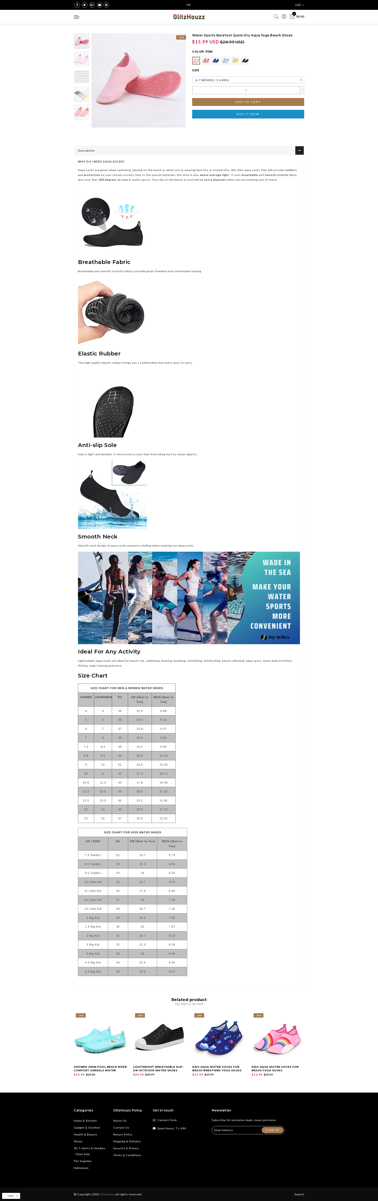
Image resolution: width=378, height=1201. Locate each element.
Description (86, 150)
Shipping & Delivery (127, 1141)
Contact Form (167, 1120)
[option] (139, 80)
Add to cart (248, 102)
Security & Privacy (126, 1148)
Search (299, 1194)
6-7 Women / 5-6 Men (212, 80)
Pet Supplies (83, 1161)
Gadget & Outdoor (87, 1127)
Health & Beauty (85, 1134)
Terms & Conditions (127, 1155)
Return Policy (122, 1134)
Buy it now (248, 114)
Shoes (78, 1141)
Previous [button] (98, 82)
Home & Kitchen (85, 1120)
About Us (120, 1120)
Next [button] (173, 82)
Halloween (81, 1168)
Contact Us (121, 1127)
